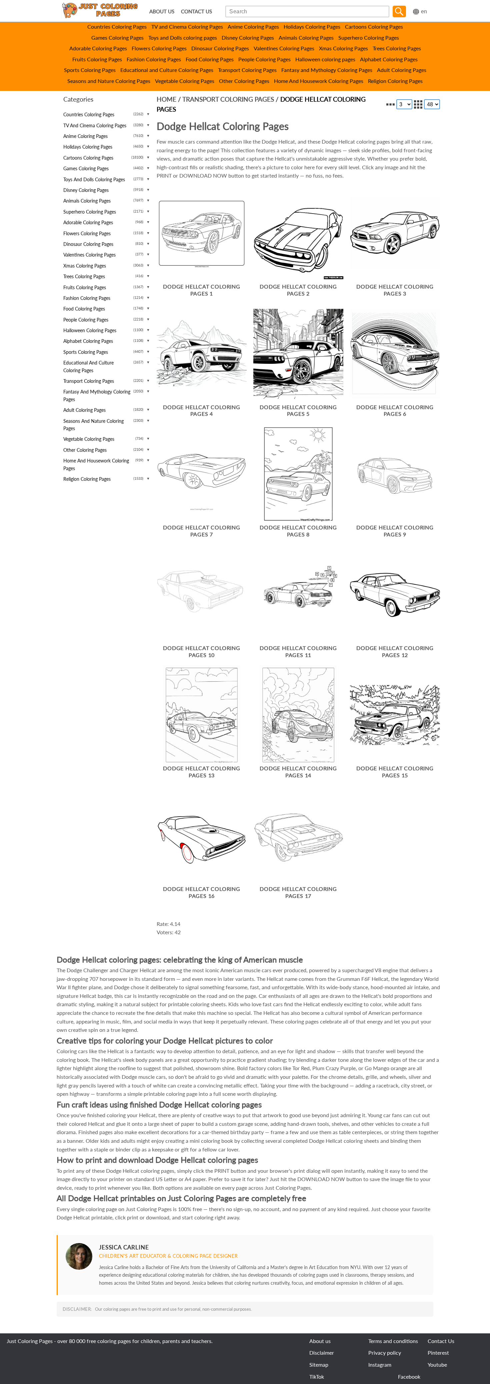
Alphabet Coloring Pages (389, 59)
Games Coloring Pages (117, 37)
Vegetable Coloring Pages (184, 81)
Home (166, 99)
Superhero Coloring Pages (368, 37)
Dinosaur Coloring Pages (220, 48)
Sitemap (318, 1364)
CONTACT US (196, 11)
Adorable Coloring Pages (98, 48)
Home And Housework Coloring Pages (318, 81)
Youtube (437, 1364)
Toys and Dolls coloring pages (182, 37)
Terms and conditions (393, 1341)
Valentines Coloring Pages (284, 48)
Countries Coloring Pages (117, 26)
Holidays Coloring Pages (312, 26)
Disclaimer (321, 1352)
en (424, 11)
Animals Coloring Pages (306, 37)
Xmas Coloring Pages (343, 48)
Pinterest (438, 1352)
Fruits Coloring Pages (97, 59)
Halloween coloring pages (325, 59)
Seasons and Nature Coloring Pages (108, 81)
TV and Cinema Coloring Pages (187, 26)
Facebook (409, 1376)
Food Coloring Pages (210, 59)
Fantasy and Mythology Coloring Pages (326, 70)
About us (320, 1341)
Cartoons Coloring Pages (374, 26)
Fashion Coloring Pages (154, 59)
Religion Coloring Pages (395, 81)
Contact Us (441, 1341)
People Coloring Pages (264, 59)
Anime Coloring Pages (253, 26)
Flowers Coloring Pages (159, 48)
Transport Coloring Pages (247, 70)
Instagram (379, 1364)
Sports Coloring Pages (90, 70)
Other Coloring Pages (244, 81)
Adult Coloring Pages (401, 70)
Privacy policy (384, 1352)
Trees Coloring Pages (397, 48)
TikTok (316, 1376)
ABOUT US (161, 11)
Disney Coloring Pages (248, 37)
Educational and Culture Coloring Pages (166, 70)
